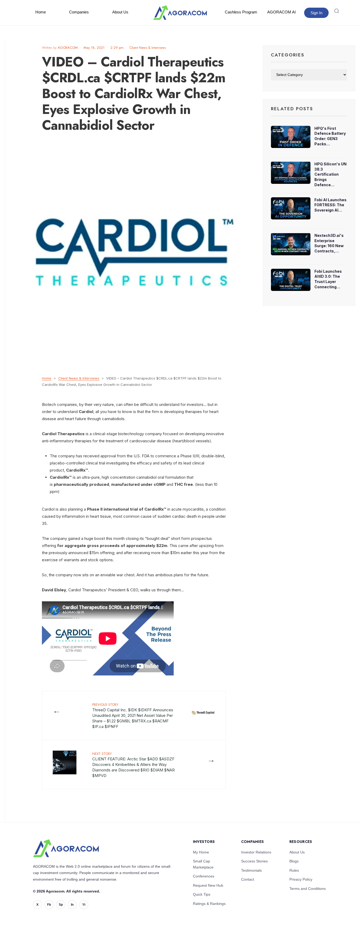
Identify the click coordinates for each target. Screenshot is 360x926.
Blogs (294, 861)
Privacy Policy (300, 879)
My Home (201, 852)
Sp (61, 904)
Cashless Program (241, 12)
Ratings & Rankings (209, 903)
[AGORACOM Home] (66, 848)
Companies (79, 12)
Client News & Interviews (147, 47)
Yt (83, 904)
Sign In (316, 13)
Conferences (203, 876)
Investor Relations (256, 852)
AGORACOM (68, 47)
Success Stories (254, 861)
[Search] (336, 11)
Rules (294, 870)
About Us (120, 12)
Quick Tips (201, 894)
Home (40, 12)
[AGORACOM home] (180, 12)
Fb (49, 904)
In (72, 904)
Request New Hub (208, 885)
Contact (247, 879)
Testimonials (251, 870)
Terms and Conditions (307, 888)
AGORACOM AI (281, 12)
